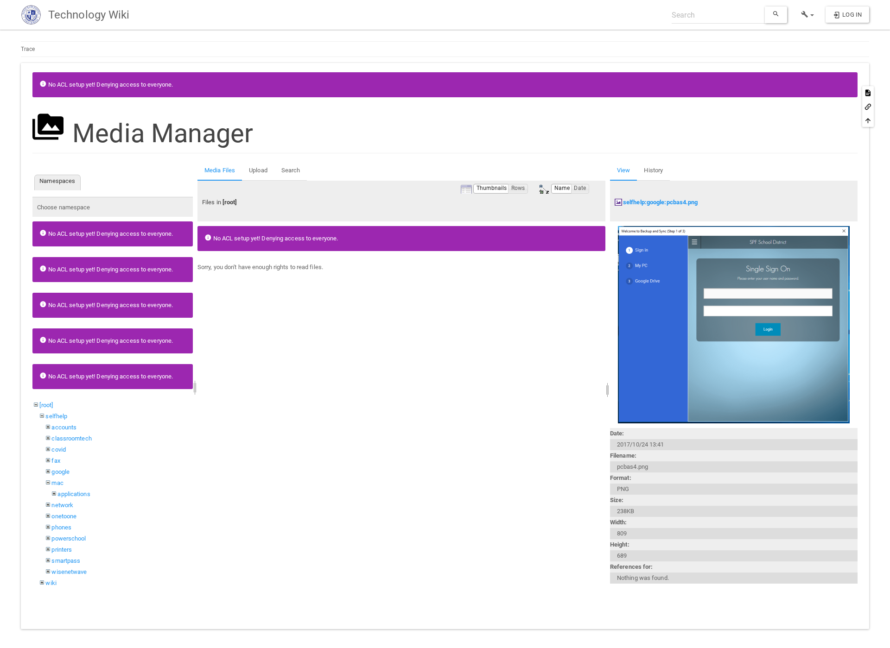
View (623, 170)
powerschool (68, 538)
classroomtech (71, 438)
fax (55, 460)
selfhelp (56, 416)
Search (290, 170)
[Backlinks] (868, 106)
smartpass (65, 560)
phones (61, 527)
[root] (46, 405)
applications (73, 494)
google (60, 471)
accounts (63, 427)
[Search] (776, 14)
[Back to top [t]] (868, 120)
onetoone (63, 516)
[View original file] (734, 324)
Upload (258, 170)
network (62, 505)
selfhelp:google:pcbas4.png (660, 202)
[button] (807, 15)
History (653, 170)
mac (57, 482)
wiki (50, 582)
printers (61, 549)
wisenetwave (69, 571)
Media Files (219, 170)
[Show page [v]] (868, 92)
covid (58, 449)
